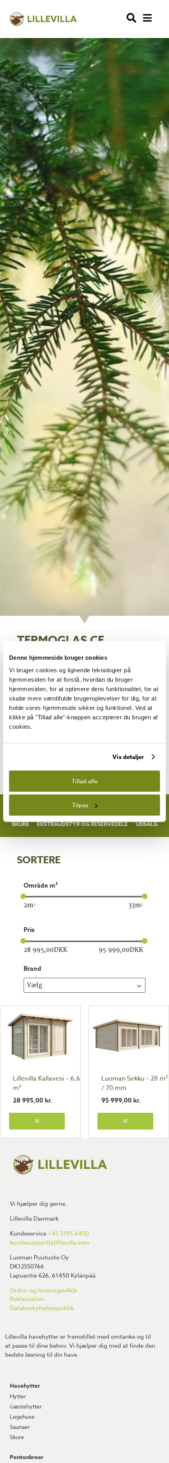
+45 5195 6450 (68, 1233)
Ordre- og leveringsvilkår (44, 1290)
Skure (20, 824)
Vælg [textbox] (34, 985)
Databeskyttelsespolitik (42, 1308)
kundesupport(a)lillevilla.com (50, 1242)
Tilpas (80, 805)
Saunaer (20, 1426)
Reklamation (27, 1299)
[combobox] (84, 985)
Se (37, 1121)
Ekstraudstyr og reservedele (82, 824)
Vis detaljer (128, 757)
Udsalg (147, 824)
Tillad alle (84, 781)
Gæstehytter (26, 1406)
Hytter (18, 1396)
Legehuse (22, 1416)
